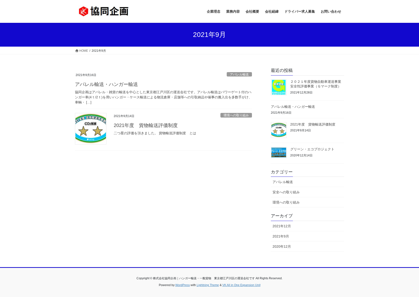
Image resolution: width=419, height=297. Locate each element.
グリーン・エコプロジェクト (312, 149)
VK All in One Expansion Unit (241, 285)
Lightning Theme (208, 285)
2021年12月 (282, 226)
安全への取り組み (286, 192)
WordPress (182, 285)
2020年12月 (282, 246)
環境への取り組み (236, 115)
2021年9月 (281, 236)
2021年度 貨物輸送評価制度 (146, 125)
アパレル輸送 (239, 74)
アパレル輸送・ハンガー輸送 (106, 84)
